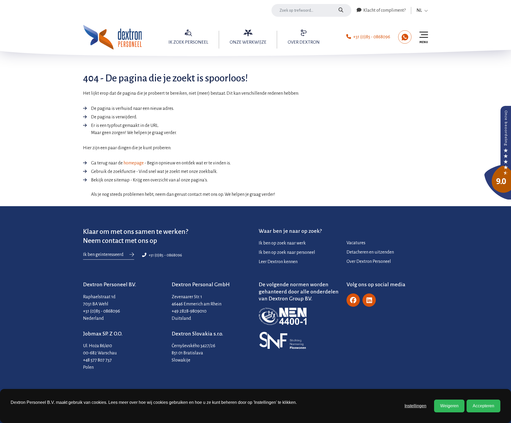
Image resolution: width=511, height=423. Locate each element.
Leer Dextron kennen (278, 261)
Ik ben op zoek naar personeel (287, 252)
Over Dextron (304, 42)
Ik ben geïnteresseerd (103, 254)
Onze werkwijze (248, 42)
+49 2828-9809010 (189, 311)
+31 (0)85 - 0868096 (371, 37)
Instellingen (415, 406)
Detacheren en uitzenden (370, 252)
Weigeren (449, 406)
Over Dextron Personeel (369, 261)
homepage (133, 163)
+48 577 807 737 (97, 360)
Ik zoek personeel (188, 42)
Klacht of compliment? (384, 10)
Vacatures (356, 242)
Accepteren (483, 406)
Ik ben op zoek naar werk (282, 243)
